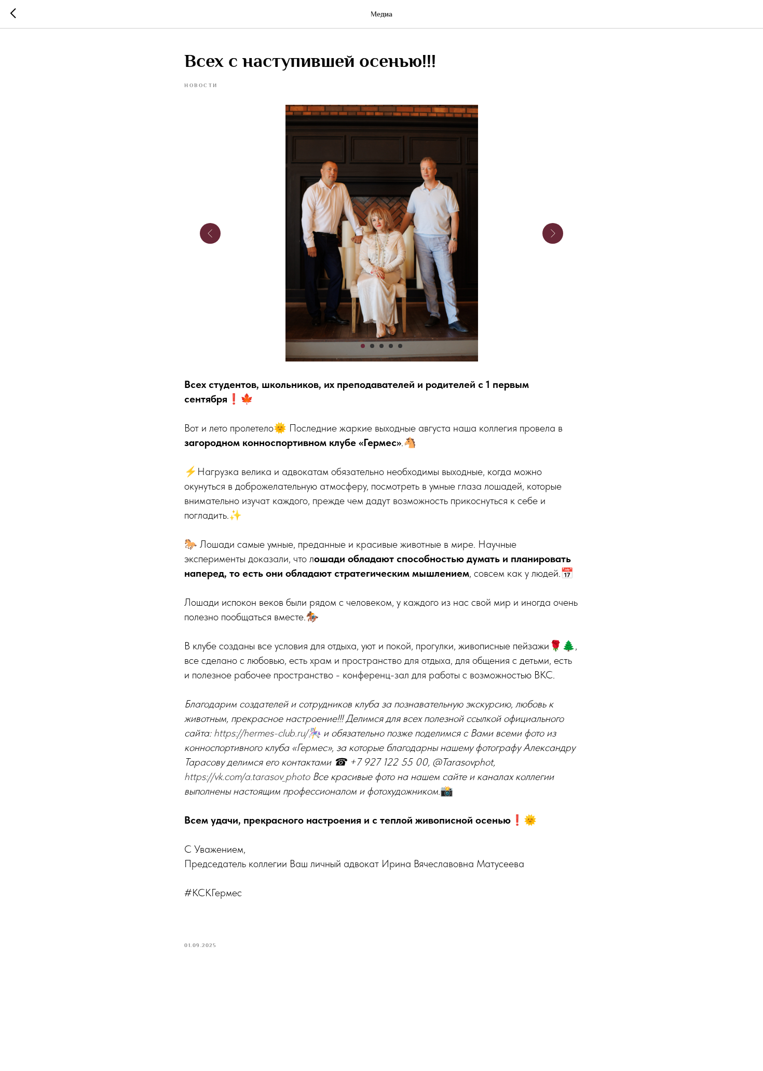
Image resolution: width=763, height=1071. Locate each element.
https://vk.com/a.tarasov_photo (247, 776)
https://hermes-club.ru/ (261, 733)
